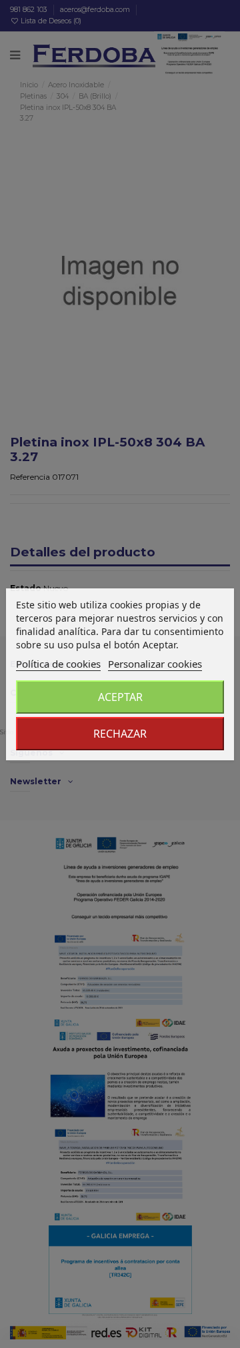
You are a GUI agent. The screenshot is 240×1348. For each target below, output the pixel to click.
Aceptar (120, 697)
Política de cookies (58, 663)
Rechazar (120, 733)
